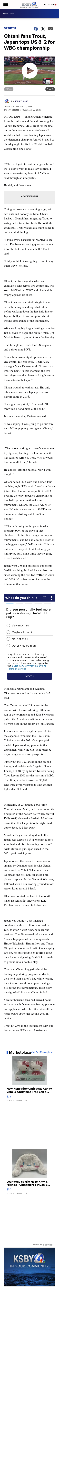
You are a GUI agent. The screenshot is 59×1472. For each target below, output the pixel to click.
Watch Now (49, 5)
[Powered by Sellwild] (47, 1245)
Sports (10, 28)
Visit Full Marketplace (41, 1052)
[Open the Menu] (5, 5)
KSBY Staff (21, 101)
